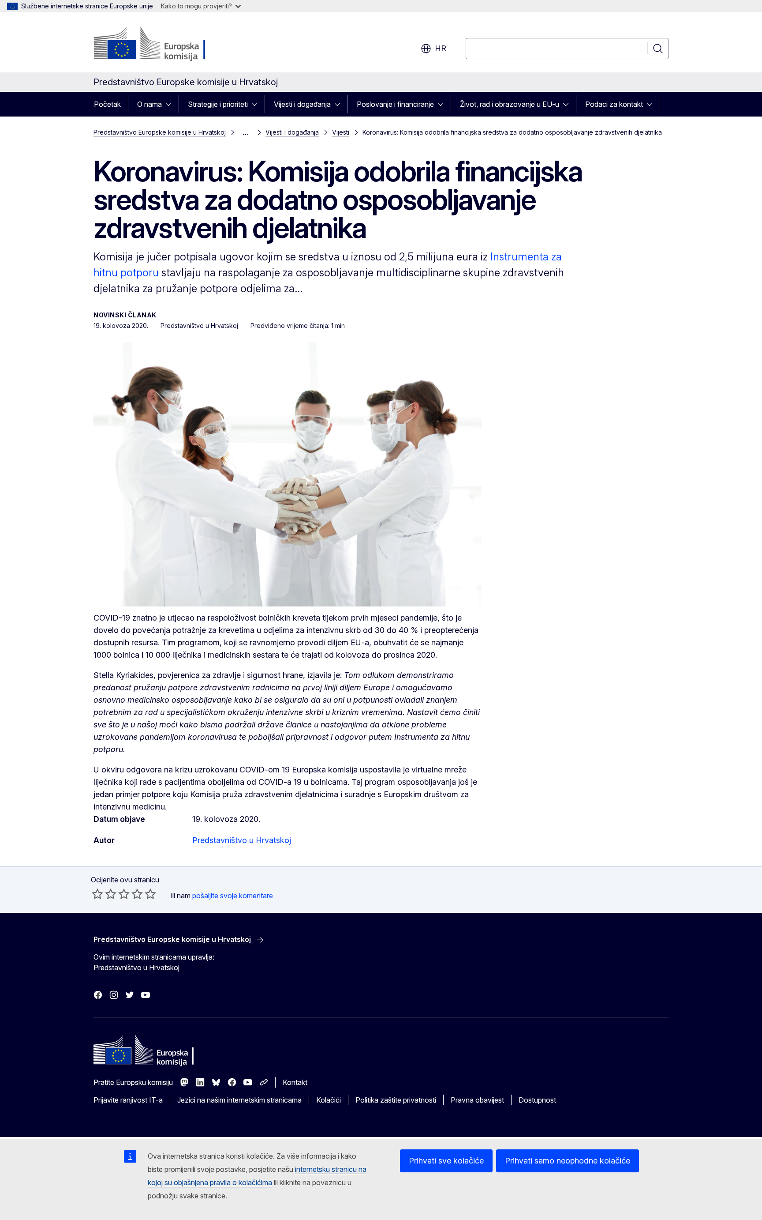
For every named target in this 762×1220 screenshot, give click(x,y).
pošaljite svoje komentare (232, 895)
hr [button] (440, 48)
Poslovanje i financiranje (395, 104)
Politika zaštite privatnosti (395, 1100)
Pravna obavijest (477, 1100)
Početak (107, 104)
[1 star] (97, 894)
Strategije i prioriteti (218, 104)
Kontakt (295, 1082)
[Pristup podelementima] (171, 104)
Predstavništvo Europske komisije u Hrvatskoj (159, 132)
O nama (149, 104)
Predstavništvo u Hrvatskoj (241, 840)
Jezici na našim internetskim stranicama (239, 1100)
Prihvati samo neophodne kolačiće (567, 1160)
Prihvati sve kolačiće (446, 1160)
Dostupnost (537, 1100)
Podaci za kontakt (614, 104)
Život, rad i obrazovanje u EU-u (509, 104)
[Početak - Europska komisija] (164, 44)
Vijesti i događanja (302, 104)
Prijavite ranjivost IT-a (128, 1100)
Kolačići (328, 1100)
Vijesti (340, 132)
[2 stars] (104, 894)
